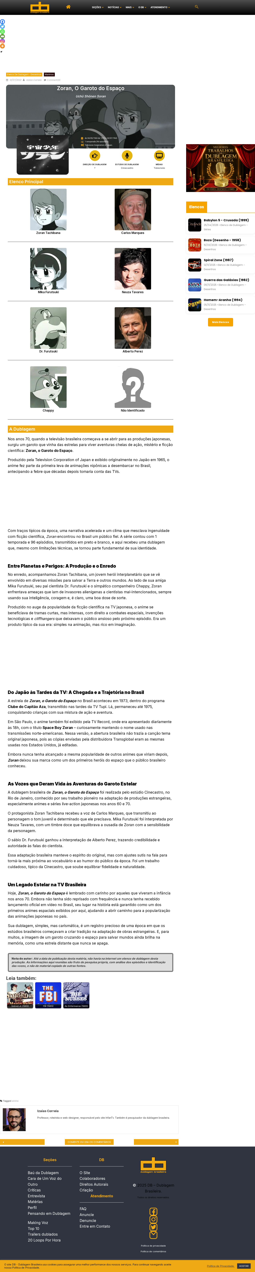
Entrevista (36, 1196)
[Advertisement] (127, 41)
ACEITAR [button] (244, 1266)
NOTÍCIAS (113, 7)
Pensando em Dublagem (49, 1213)
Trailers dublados (43, 1234)
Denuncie (88, 1220)
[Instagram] (2, 41)
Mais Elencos (220, 322)
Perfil (32, 1207)
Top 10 (33, 1228)
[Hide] (1, 51)
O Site (85, 1173)
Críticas (34, 1190)
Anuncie (87, 1215)
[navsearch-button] (196, 7)
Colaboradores (92, 1178)
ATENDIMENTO (159, 7)
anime (15, 1100)
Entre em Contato (95, 1226)
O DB (141, 7)
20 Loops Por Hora (44, 1240)
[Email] (2, 36)
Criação (86, 1190)
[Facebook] (2, 21)
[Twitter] (2, 26)
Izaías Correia (33, 80)
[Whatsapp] (2, 31)
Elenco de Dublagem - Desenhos (24, 74)
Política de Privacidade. (221, 1266)
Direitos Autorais (94, 1184)
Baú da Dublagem (43, 1173)
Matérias (49, 74)
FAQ (83, 1209)
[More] (2, 46)
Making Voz (38, 1223)
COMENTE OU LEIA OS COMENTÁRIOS (89, 1142)
